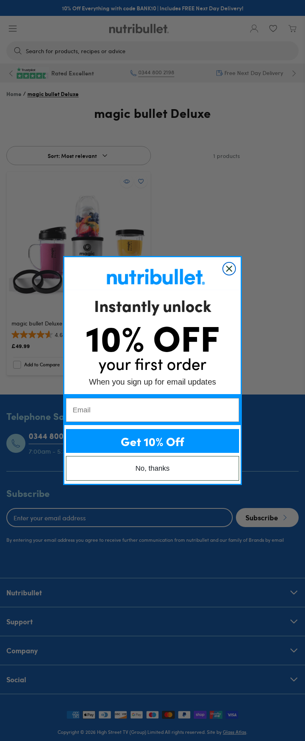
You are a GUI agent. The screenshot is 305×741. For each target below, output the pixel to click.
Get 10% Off (152, 441)
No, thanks (152, 468)
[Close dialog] (229, 268)
